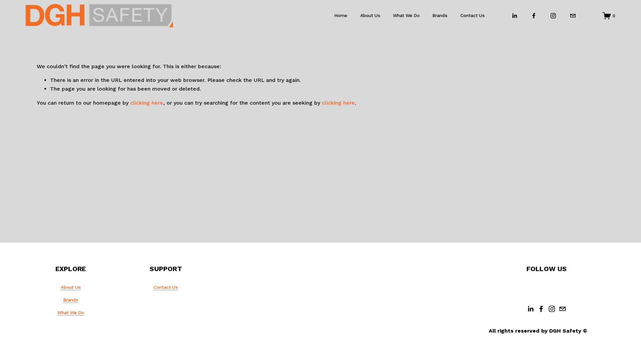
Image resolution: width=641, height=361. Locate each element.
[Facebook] (533, 15)
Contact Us (472, 15)
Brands (439, 15)
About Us (370, 15)
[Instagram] (553, 15)
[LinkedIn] (514, 15)
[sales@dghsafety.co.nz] (573, 15)
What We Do (70, 312)
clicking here (146, 103)
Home (340, 15)
